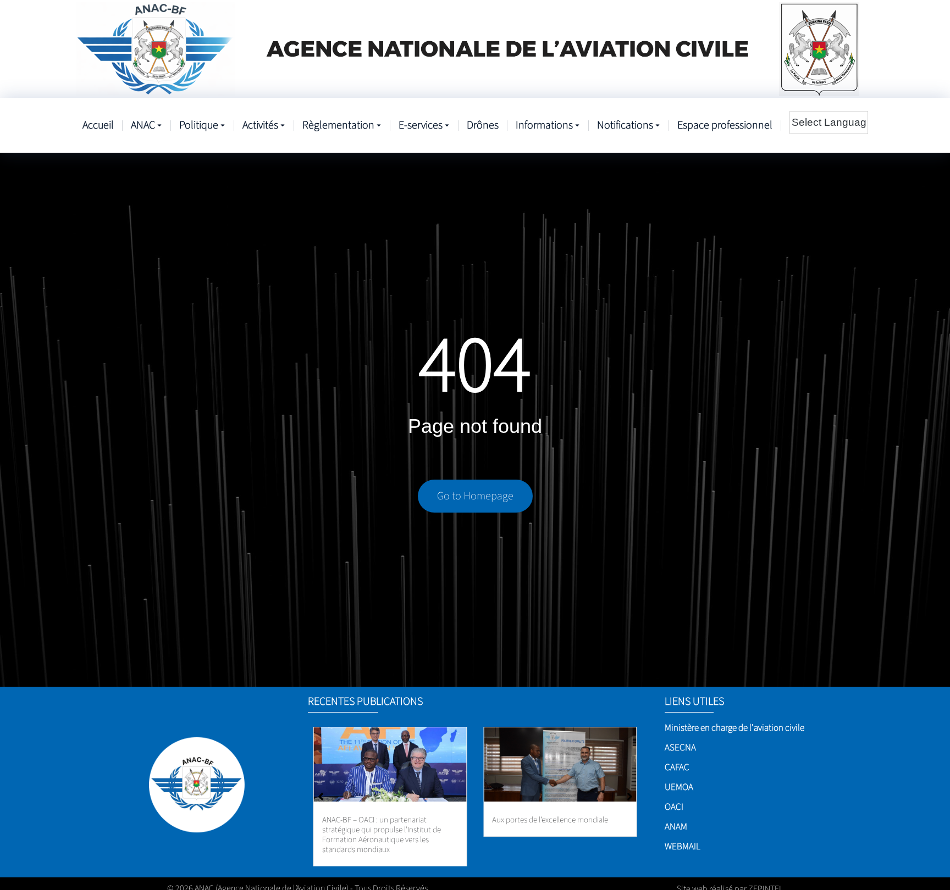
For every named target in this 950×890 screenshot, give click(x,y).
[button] (629, 787)
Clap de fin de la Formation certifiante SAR (555, 825)
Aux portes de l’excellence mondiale (380, 820)
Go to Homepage (475, 496)
